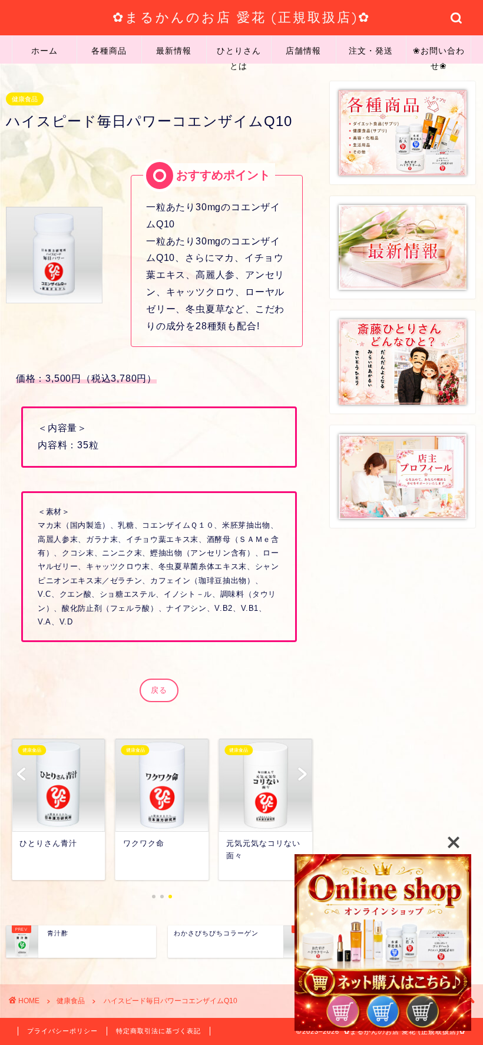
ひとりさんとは (239, 54)
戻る (159, 690)
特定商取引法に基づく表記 (158, 1030)
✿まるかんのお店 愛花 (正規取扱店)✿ (241, 17)
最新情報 (173, 50)
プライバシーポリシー (62, 1030)
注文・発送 (371, 50)
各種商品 (109, 50)
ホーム (44, 50)
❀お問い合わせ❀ (439, 54)
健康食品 (25, 98)
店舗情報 (303, 50)
